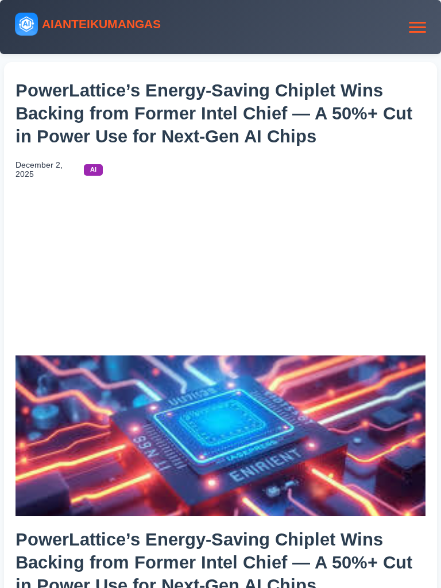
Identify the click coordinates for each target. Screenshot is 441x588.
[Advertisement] (220, 269)
